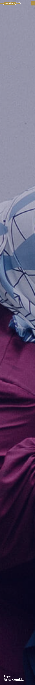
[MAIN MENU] (33, 3)
